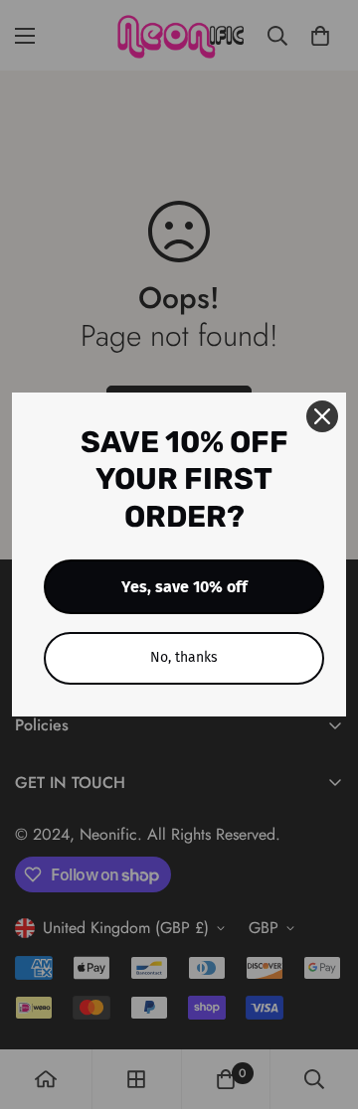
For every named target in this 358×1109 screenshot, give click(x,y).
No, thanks (184, 657)
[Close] (322, 416)
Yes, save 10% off (184, 586)
